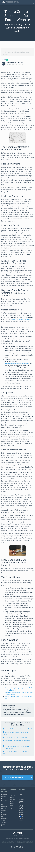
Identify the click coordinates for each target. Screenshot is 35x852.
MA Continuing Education (4, 800)
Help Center (22, 797)
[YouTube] (17, 847)
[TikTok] (23, 847)
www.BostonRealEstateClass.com (21, 319)
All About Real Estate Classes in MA (15, 737)
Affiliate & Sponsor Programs (21, 801)
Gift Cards (13, 806)
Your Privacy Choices (21, 818)
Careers (12, 808)
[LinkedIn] (20, 847)
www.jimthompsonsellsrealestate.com (17, 363)
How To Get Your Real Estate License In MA (18, 729)
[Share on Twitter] (2, 60)
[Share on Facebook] (5, 60)
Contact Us (13, 793)
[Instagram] (15, 847)
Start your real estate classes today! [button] (17, 777)
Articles (5, 50)
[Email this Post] (7, 60)
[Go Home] (10, 2)
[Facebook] (12, 847)
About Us (12, 795)
